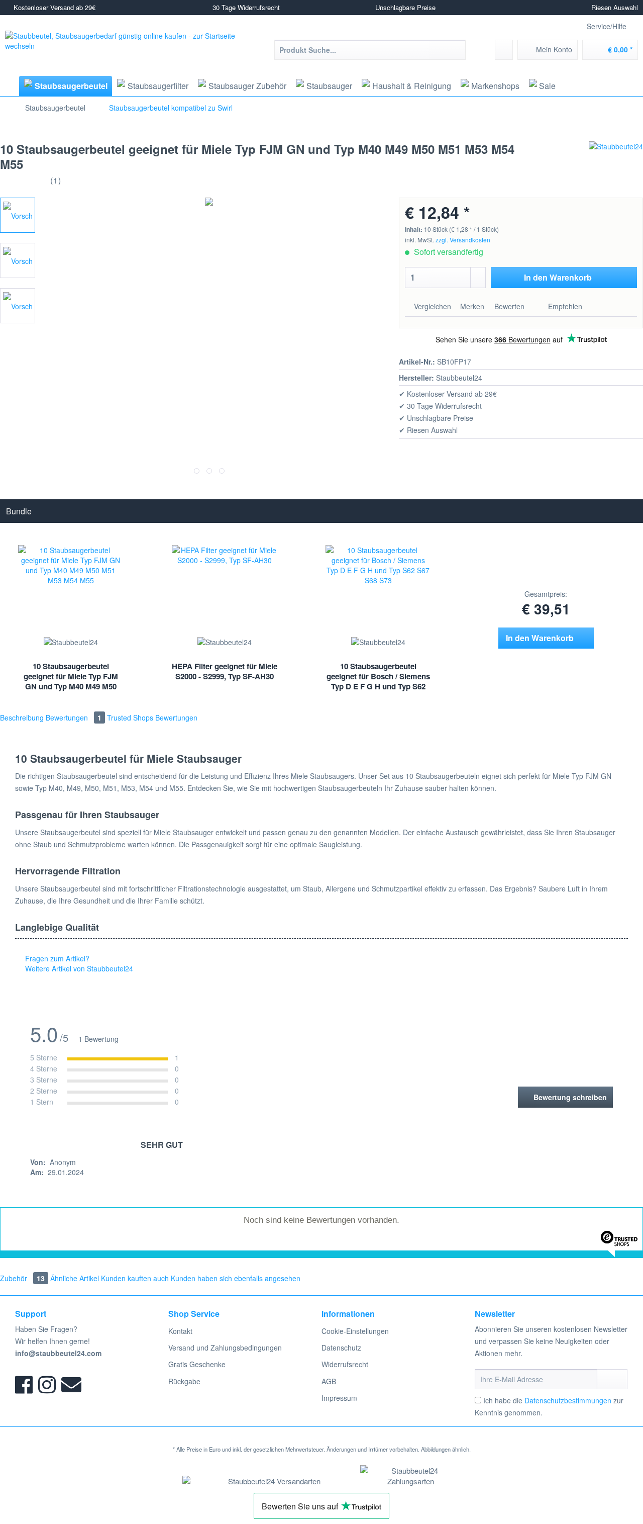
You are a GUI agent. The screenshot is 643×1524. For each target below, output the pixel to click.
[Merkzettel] (504, 50)
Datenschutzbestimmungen (567, 1400)
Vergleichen (431, 306)
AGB (329, 1381)
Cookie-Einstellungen (355, 1331)
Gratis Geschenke (197, 1364)
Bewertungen (73, 717)
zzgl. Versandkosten (463, 239)
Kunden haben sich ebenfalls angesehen (235, 1278)
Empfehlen (564, 306)
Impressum (339, 1398)
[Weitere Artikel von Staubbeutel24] (616, 158)
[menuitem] (370, 55)
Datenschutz (341, 1347)
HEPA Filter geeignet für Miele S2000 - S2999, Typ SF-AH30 (224, 671)
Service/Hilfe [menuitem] (606, 26)
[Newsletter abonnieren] (612, 1379)
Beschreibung (22, 717)
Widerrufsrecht (345, 1364)
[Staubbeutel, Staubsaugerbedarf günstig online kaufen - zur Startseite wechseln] (130, 48)
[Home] (8, 86)
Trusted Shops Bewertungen (152, 717)
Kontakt (180, 1331)
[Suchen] (456, 50)
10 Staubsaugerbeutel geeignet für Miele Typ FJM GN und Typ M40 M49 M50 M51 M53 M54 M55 (71, 677)
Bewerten (509, 306)
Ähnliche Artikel (74, 1278)
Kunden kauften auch (135, 1278)
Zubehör (22, 1278)
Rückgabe (184, 1381)
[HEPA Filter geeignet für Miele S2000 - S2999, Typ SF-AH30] (224, 589)
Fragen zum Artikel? (56, 958)
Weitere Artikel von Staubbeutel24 (78, 968)
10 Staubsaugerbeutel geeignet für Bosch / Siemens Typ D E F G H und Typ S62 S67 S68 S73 (378, 677)
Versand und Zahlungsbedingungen (225, 1347)
